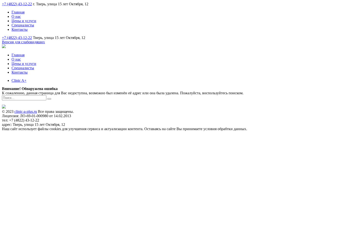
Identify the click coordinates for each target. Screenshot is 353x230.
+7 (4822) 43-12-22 (17, 4)
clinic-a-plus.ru (25, 111)
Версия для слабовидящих (23, 42)
